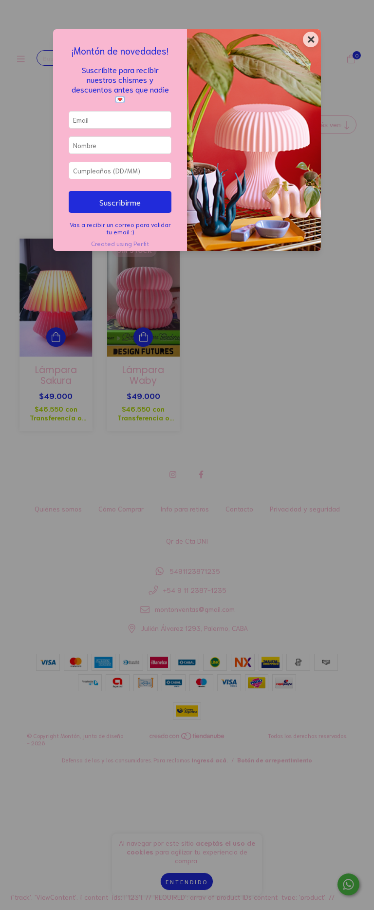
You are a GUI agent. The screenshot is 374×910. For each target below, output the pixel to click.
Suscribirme (120, 201)
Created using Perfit (120, 243)
